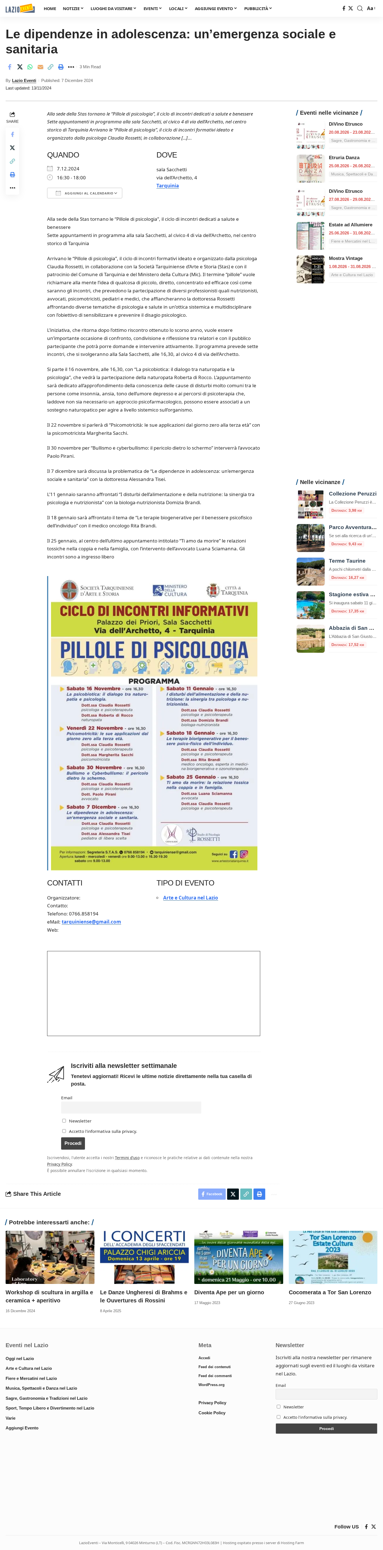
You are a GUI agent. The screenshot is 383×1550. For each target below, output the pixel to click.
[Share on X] (20, 66)
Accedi (204, 1358)
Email (66, 1097)
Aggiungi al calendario (89, 193)
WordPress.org (212, 1385)
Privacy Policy (59, 1164)
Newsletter (79, 1121)
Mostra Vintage (346, 258)
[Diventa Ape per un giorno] (238, 1257)
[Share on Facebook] (9, 66)
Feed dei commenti (215, 1376)
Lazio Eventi (24, 80)
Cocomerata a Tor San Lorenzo (330, 1292)
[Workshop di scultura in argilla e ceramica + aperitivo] (50, 1257)
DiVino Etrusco (346, 124)
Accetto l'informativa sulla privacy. (103, 1131)
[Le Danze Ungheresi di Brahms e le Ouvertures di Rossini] (144, 1257)
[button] (360, 8)
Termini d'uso (127, 1157)
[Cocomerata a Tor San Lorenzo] (333, 1257)
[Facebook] (344, 8)
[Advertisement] (337, 384)
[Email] (40, 66)
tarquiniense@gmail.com (91, 922)
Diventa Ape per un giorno (229, 1292)
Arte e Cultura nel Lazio (190, 897)
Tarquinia (167, 185)
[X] (350, 8)
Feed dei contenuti (215, 1367)
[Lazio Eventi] (20, 8)
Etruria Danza (344, 157)
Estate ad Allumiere (350, 224)
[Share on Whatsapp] (30, 66)
